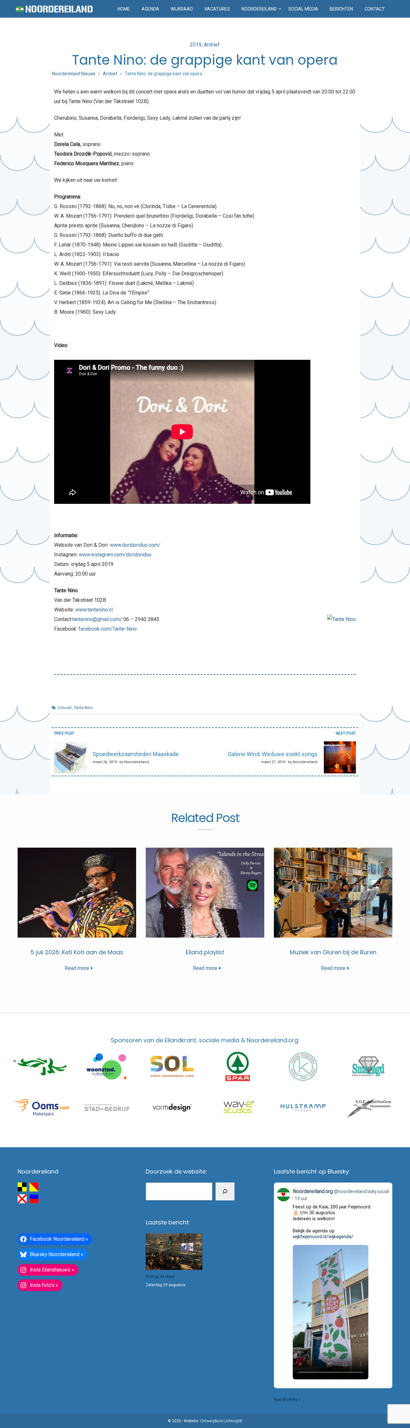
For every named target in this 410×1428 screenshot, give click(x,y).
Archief (212, 45)
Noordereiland (259, 9)
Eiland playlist (205, 952)
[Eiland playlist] (205, 893)
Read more (77, 968)
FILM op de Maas (160, 1276)
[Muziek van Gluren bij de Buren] (333, 893)
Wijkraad (182, 9)
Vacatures (217, 9)
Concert (65, 708)
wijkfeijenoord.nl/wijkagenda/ (323, 1236)
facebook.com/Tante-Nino (107, 629)
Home (124, 9)
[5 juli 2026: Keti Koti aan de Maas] (77, 893)
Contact (375, 9)
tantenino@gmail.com (96, 619)
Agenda (150, 9)
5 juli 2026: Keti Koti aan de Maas (76, 952)
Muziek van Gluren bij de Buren (333, 952)
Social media (303, 9)
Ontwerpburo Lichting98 (221, 1421)
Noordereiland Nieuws (73, 73)
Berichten (341, 9)
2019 (195, 45)
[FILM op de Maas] (174, 1251)
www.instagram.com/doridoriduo (115, 555)
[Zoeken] (225, 1191)
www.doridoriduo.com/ (135, 545)
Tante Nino (83, 708)
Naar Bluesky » (287, 1399)
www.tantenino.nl (94, 610)
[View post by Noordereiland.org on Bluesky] (333, 1284)
